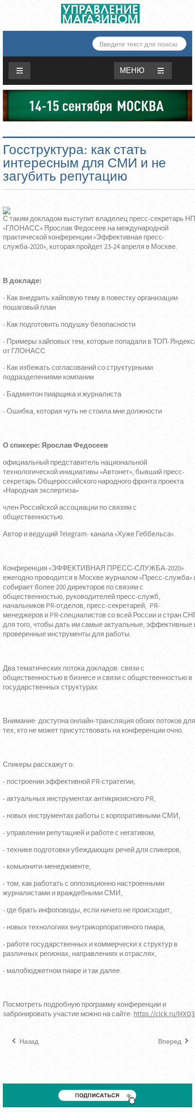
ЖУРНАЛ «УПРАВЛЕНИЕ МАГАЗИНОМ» (100, 13)
